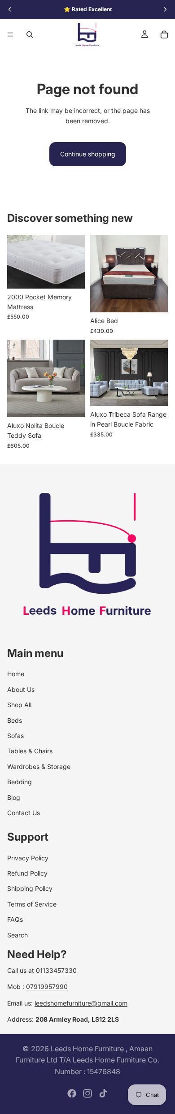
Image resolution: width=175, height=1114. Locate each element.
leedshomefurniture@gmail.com (81, 1003)
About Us (21, 689)
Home (15, 674)
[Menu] (10, 34)
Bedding (19, 782)
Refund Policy (27, 873)
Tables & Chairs (29, 751)
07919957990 (47, 986)
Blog (13, 797)
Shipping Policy (29, 889)
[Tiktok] (103, 1093)
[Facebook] (71, 1093)
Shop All (19, 704)
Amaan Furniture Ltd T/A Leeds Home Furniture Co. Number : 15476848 (87, 1060)
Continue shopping (87, 154)
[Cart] (164, 34)
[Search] (29, 34)
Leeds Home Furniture (88, 1048)
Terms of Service (32, 904)
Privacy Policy (27, 858)
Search (17, 935)
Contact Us (23, 812)
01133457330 (56, 970)
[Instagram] (87, 1093)
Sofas (15, 735)
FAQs (15, 919)
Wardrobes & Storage (38, 766)
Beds (14, 720)
